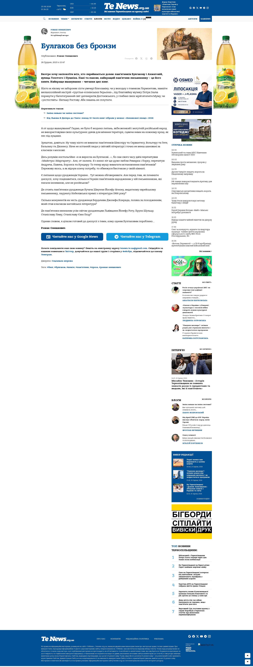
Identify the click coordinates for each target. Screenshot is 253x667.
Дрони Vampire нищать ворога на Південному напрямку (188, 173)
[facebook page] (194, 8)
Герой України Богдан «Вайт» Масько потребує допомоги (190, 211)
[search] (44, 18)
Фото (107, 19)
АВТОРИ (192, 19)
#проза (94, 267)
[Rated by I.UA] (205, 645)
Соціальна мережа (62, 261)
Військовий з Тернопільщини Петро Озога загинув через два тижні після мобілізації (192, 557)
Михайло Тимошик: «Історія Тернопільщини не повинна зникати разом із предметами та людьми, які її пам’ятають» (191, 385)
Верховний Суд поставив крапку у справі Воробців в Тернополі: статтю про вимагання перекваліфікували (194, 612)
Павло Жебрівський (193, 413)
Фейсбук (127, 251)
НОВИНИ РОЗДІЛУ (203, 499)
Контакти (116, 639)
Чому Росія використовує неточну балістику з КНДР (188, 202)
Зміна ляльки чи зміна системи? (65, 113)
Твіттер (69, 251)
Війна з (142, 18)
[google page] (190, 8)
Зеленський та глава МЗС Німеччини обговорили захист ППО (189, 154)
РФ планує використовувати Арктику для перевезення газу (192, 182)
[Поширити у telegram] (151, 58)
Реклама (159, 639)
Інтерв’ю (76, 19)
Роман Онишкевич (61, 30)
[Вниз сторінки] (247, 661)
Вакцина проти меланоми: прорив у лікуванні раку (189, 163)
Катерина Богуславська (195, 338)
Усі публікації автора (60, 35)
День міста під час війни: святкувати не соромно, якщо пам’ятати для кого (192, 602)
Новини (53, 19)
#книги (71, 267)
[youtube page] (201, 8)
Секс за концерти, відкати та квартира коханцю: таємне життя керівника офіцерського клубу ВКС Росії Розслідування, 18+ (191, 232)
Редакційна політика (137, 639)
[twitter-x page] (197, 8)
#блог (50, 267)
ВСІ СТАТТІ (207, 282)
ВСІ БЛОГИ (207, 399)
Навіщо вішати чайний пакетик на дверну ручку (192, 221)
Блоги (98, 19)
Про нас (101, 639)
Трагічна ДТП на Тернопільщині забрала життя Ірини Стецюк (193, 585)
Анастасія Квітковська (195, 300)
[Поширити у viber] (146, 58)
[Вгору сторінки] (247, 655)
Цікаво (126, 19)
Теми (64, 19)
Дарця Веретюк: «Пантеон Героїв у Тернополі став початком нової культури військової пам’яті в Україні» (171, 8)
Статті (88, 19)
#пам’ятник (82, 267)
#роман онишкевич (110, 267)
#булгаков (59, 267)
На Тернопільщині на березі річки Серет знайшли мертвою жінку (194, 566)
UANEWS (206, 19)
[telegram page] (204, 8)
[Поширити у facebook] (136, 58)
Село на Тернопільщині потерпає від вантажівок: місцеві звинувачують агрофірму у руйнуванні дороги (193, 576)
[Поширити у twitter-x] (141, 58)
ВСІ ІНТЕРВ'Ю (206, 349)
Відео (116, 19)
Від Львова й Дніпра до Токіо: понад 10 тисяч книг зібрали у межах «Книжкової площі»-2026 (100, 118)
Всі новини (205, 251)
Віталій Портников (193, 443)
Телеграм (46, 254)
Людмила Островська (194, 321)
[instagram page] (208, 8)
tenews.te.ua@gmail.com (133, 248)
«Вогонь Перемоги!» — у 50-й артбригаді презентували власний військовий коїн (191, 244)
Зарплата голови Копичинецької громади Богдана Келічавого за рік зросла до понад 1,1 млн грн (193, 594)
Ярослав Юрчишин (192, 430)
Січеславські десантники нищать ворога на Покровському (191, 192)
